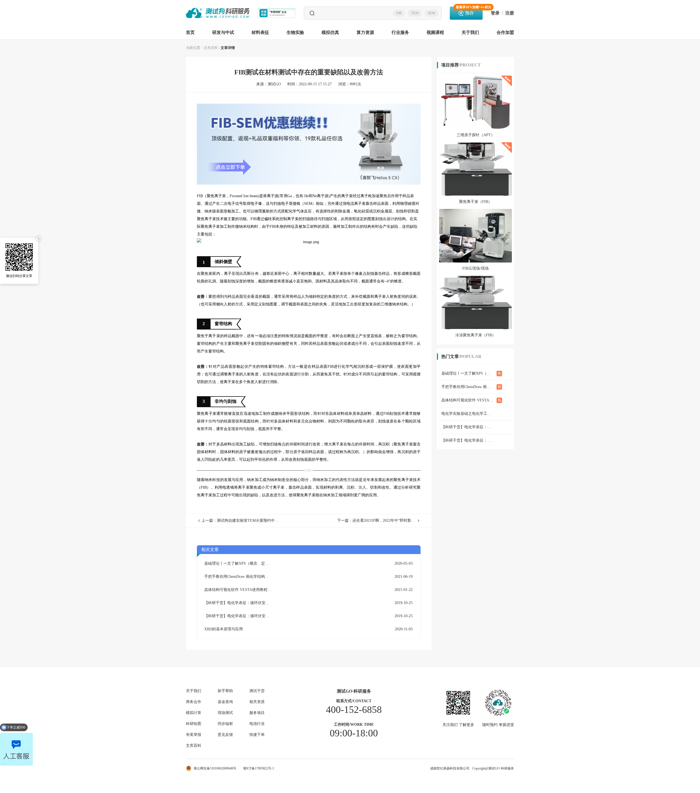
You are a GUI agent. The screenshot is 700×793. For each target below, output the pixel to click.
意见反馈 (225, 735)
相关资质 (257, 702)
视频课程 (435, 32)
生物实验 (295, 32)
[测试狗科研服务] (218, 13)
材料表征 (260, 32)
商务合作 (193, 702)
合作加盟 (505, 32)
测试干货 (257, 691)
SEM (431, 13)
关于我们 (470, 32)
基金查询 (225, 702)
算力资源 (365, 32)
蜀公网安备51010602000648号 (215, 768)
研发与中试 (223, 32)
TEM (415, 13)
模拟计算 (193, 713)
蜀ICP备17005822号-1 (258, 768)
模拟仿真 (330, 32)
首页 (190, 32)
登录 (495, 13)
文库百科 (211, 48)
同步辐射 (225, 724)
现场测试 (225, 713)
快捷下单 (257, 735)
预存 (469, 11)
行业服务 (400, 32)
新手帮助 (225, 691)
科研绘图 (193, 724)
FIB (399, 13)
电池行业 (257, 724)
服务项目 (257, 713)
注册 (509, 13)
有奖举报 (193, 735)
